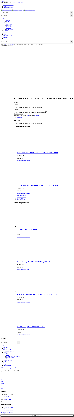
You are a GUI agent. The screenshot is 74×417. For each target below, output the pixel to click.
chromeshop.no (6, 401)
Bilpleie (5, 352)
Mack (2, 388)
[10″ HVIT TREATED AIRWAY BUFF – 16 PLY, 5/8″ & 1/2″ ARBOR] (45, 281)
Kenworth (2, 387)
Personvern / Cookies (8, 410)
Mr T (4, 361)
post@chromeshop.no (18, 2)
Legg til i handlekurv (18, 113)
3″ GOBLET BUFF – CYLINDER (27, 229)
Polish (7, 355)
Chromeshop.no (12, 412)
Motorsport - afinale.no (8, 351)
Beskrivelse (19, 117)
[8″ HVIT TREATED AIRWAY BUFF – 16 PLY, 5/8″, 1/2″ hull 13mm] (45, 172)
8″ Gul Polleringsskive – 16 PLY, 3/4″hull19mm (31, 327)
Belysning (5, 347)
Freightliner (3, 383)
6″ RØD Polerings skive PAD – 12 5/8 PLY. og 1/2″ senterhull (35, 262)
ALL (2, 371)
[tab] (45, 117)
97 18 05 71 (7, 397)
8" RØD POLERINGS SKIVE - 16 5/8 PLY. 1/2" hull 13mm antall (29, 112)
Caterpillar (2, 377)
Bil (4, 348)
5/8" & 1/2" (36, 115)
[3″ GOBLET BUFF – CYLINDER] (45, 216)
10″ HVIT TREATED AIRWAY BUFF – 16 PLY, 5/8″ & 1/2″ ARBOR (38, 294)
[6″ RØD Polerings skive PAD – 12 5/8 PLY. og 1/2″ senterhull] (45, 249)
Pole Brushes (9, 359)
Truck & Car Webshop (8, 407)
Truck (4, 364)
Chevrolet (2, 379)
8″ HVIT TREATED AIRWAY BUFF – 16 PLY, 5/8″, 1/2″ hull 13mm (37, 185)
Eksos (4, 345)
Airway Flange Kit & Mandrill (13, 356)
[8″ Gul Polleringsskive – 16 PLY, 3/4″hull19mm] (45, 314)
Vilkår (4, 408)
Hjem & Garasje (7, 365)
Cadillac (2, 376)
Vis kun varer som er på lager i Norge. (9, 368)
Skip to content (4, 1)
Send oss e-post (7, 399)
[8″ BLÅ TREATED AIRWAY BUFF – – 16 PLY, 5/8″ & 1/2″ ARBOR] (45, 140)
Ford (2, 381)
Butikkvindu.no (4, 412)
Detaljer (28, 160)
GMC (2, 385)
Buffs (28, 115)
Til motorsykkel (7, 349)
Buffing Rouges (10, 357)
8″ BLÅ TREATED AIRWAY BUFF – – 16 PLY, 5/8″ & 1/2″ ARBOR (37, 153)
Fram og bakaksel (7, 360)
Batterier (5, 362)
